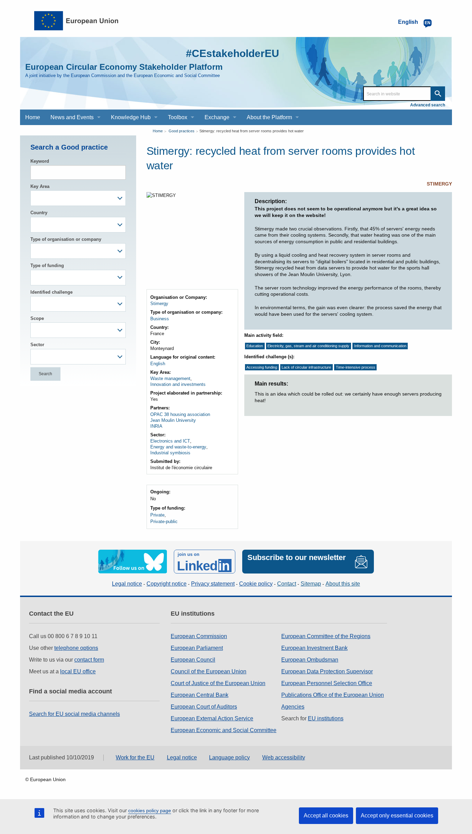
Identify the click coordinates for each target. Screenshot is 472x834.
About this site (342, 584)
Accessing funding (261, 367)
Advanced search (427, 105)
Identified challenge (51, 292)
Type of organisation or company (65, 239)
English (157, 363)
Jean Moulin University (173, 420)
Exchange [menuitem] (217, 117)
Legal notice (127, 584)
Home (158, 131)
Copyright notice (167, 584)
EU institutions (325, 718)
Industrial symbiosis (170, 452)
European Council (193, 660)
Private (157, 515)
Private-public (164, 521)
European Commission (199, 636)
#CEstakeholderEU (232, 53)
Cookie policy (256, 584)
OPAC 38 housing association (180, 414)
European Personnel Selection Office (326, 683)
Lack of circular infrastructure (306, 367)
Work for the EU (135, 757)
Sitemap (311, 584)
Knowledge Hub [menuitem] (131, 117)
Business (159, 318)
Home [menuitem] (32, 117)
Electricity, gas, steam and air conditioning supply (308, 346)
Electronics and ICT (170, 441)
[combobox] (78, 198)
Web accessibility (283, 757)
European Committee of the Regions (325, 636)
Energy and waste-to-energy (178, 446)
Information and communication (380, 346)
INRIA (156, 426)
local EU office (78, 671)
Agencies (292, 707)
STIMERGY (439, 184)
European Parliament (197, 648)
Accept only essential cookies (397, 815)
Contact (286, 584)
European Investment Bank (314, 648)
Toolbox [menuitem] (177, 117)
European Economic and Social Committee (223, 730)
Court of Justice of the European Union (218, 683)
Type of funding (47, 265)
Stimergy (159, 303)
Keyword (39, 161)
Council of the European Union (208, 671)
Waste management (170, 378)
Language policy (229, 757)
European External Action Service (212, 718)
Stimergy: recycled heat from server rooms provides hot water (251, 131)
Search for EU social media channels (74, 714)
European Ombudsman (309, 660)
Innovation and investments (178, 384)
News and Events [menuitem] (72, 117)
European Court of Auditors (204, 707)
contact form (89, 660)
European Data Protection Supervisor (327, 671)
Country (38, 212)
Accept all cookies (326, 815)
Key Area (39, 186)
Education (254, 346)
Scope (37, 318)
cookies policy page (149, 810)
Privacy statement (213, 584)
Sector (37, 344)
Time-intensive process (355, 367)
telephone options (76, 648)
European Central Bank (199, 695)
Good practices (182, 131)
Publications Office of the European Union (332, 695)
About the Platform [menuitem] (269, 117)
